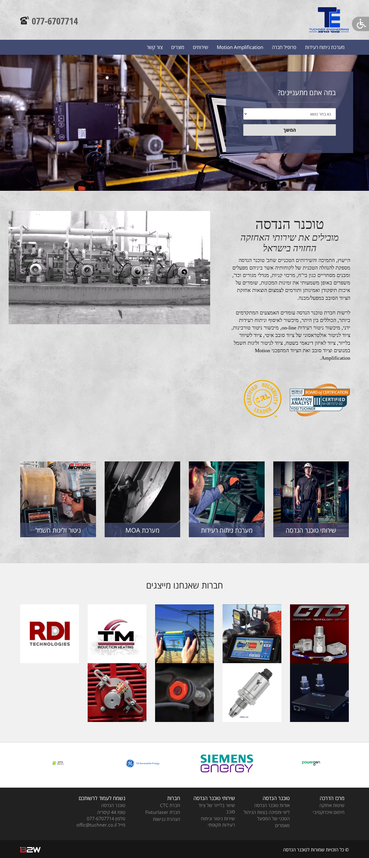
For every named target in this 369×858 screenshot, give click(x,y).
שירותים (200, 47)
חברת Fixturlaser (162, 812)
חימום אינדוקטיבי (328, 812)
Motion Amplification (240, 47)
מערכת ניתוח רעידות (324, 47)
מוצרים (177, 47)
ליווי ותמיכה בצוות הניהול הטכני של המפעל (267, 815)
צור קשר (155, 47)
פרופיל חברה (284, 47)
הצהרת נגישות (166, 819)
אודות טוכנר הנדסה (272, 805)
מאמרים (282, 825)
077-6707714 (55, 21)
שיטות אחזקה (331, 805)
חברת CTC (170, 805)
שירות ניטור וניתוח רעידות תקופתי (218, 821)
